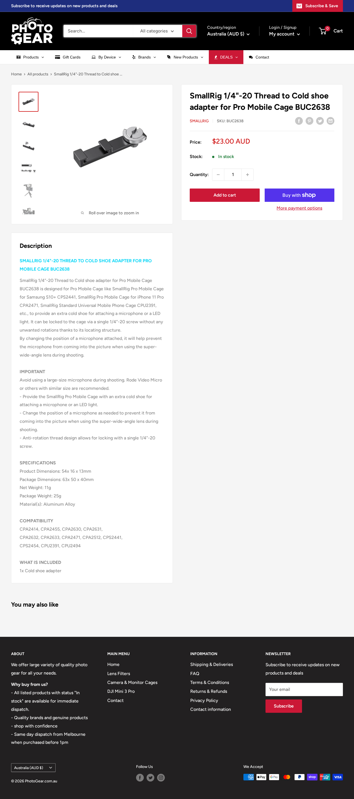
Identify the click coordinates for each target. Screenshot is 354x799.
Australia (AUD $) (28, 767)
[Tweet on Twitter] (320, 120)
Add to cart (225, 195)
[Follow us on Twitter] (150, 778)
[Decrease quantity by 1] (218, 174)
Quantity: (199, 174)
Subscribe (284, 706)
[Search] (189, 31)
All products (37, 74)
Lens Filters (118, 673)
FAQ (194, 673)
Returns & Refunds (208, 691)
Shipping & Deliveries (211, 664)
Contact (115, 700)
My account (282, 34)
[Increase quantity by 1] (247, 174)
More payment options (299, 208)
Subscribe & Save (321, 5)
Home (16, 74)
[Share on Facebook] (299, 120)
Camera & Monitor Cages (132, 682)
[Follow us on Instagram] (161, 778)
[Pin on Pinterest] (309, 120)
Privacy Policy (204, 700)
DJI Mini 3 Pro (121, 691)
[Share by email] (330, 120)
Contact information (210, 709)
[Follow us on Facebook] (140, 778)
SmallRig (199, 121)
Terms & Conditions (209, 682)
